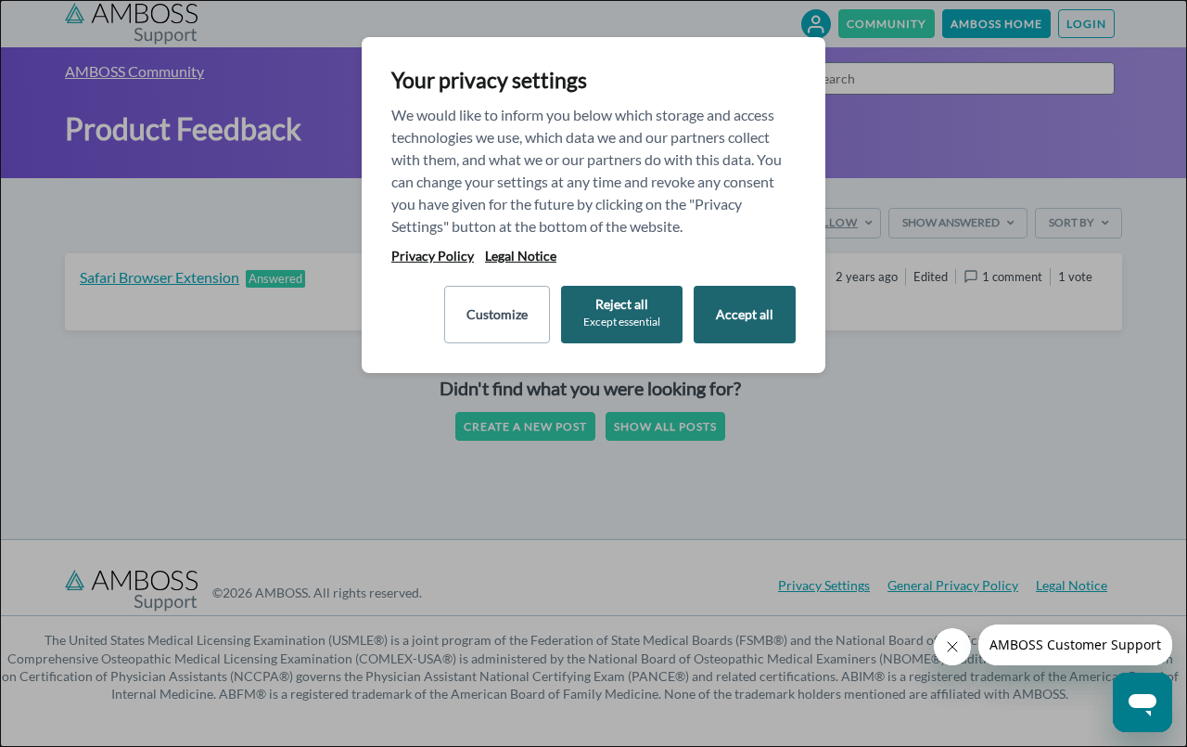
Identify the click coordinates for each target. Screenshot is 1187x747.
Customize (497, 314)
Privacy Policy (432, 256)
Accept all (744, 314)
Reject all (621, 312)
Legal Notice (520, 256)
